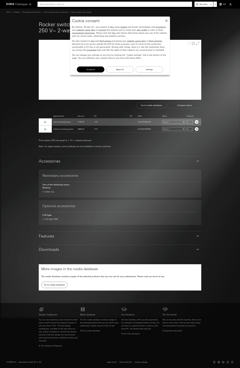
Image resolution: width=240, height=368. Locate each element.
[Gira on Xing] (227, 362)
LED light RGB (51, 219)
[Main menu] (29, 4)
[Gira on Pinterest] (232, 362)
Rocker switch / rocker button (81, 12)
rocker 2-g (49, 192)
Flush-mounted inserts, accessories (56, 12)
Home (8, 12)
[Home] (17, 4)
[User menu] (230, 4)
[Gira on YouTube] (218, 362)
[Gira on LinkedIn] (223, 362)
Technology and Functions (32, 12)
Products (17, 12)
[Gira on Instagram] (214, 362)
